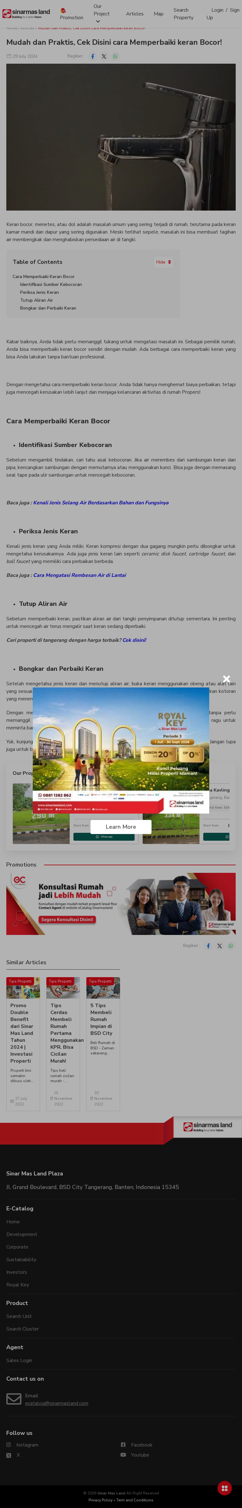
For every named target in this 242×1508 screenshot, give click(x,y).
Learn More (121, 827)
